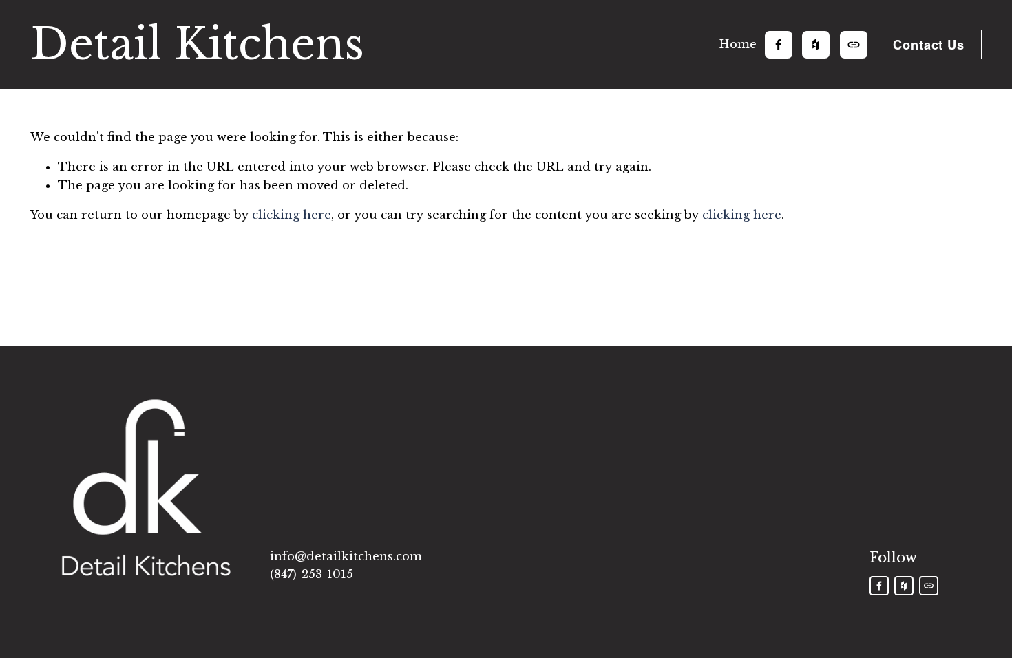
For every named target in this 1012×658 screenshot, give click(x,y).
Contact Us (928, 44)
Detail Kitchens (197, 44)
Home (738, 44)
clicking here (291, 215)
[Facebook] (778, 45)
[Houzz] (816, 45)
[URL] (853, 45)
